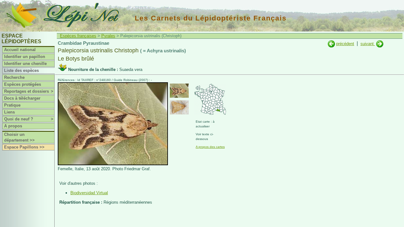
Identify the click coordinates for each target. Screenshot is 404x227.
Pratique (12, 105)
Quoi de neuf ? (28, 119)
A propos (13, 126)
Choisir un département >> (19, 137)
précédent (345, 43)
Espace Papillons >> (24, 147)
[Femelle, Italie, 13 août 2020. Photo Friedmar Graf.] (113, 163)
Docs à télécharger (22, 98)
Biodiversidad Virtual (89, 192)
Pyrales (108, 35)
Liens (9, 112)
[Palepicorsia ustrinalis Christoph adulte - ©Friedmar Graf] (179, 90)
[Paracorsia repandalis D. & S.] (379, 43)
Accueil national (20, 49)
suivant (367, 43)
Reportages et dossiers (28, 91)
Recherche (14, 77)
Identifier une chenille (25, 63)
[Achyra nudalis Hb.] (331, 43)
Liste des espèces (21, 70)
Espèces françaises (78, 35)
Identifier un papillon (24, 56)
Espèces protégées (22, 84)
